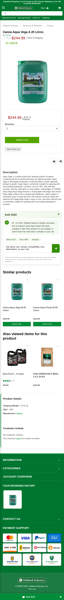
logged (18, 438)
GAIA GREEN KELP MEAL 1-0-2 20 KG (46, 375)
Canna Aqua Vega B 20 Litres (14, 308)
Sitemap (32, 589)
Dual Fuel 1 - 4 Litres (13, 374)
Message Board (24, 18)
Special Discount (9, 18)
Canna (19, 413)
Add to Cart (16, 324)
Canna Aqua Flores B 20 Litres (45, 308)
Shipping (45, 18)
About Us (36, 18)
